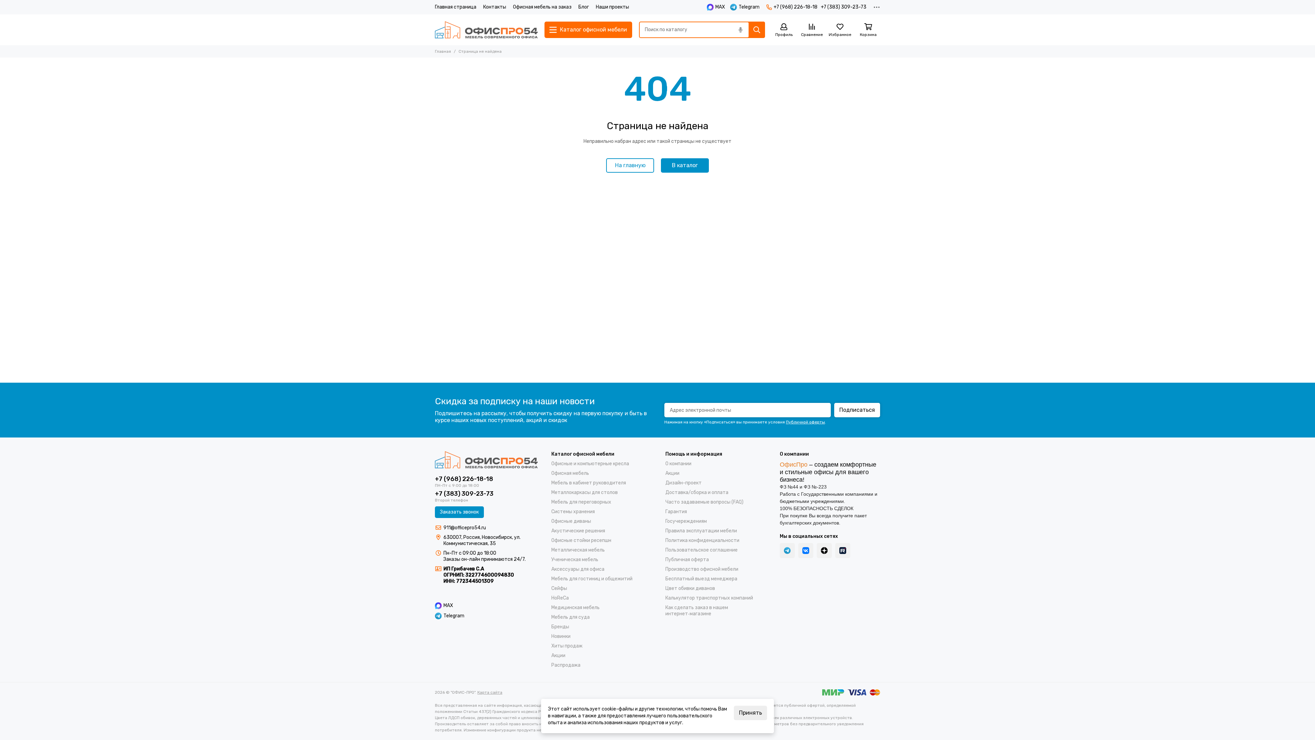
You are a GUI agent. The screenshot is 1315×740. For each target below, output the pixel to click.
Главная (443, 51)
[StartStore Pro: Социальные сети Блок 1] (824, 550)
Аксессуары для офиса (577, 569)
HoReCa (560, 598)
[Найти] (757, 30)
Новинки (561, 636)
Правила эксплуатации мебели (701, 531)
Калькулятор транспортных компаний (709, 598)
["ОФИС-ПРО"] (486, 29)
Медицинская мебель (575, 607)
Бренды (560, 627)
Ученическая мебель (574, 560)
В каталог (685, 165)
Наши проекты (612, 7)
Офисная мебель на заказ (542, 7)
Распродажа (565, 665)
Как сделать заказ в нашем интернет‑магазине (696, 611)
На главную (630, 165)
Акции (558, 655)
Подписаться (857, 410)
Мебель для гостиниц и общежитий (592, 579)
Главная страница (455, 7)
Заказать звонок (459, 512)
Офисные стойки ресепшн (581, 540)
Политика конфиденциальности (702, 540)
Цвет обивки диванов (690, 588)
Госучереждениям (686, 521)
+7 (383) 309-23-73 (843, 7)
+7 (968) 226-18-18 (795, 7)
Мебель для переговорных (581, 502)
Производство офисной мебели (701, 569)
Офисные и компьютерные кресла (590, 464)
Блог (583, 7)
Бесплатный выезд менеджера (701, 579)
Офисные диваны (571, 521)
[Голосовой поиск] (740, 30)
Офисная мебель (570, 473)
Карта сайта (489, 692)
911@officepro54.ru (464, 528)
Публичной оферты (805, 422)
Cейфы (559, 588)
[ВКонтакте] (805, 550)
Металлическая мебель (578, 550)
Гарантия (676, 512)
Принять (750, 713)
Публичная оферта (687, 560)
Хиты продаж (567, 646)
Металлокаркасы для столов (584, 492)
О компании (678, 464)
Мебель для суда (570, 617)
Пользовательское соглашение (701, 550)
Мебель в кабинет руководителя (588, 483)
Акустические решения (578, 531)
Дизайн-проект (683, 483)
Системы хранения (573, 512)
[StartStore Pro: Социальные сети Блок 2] (842, 550)
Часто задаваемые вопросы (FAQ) (704, 502)
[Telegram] (787, 550)
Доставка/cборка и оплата (696, 492)
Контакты (494, 7)
